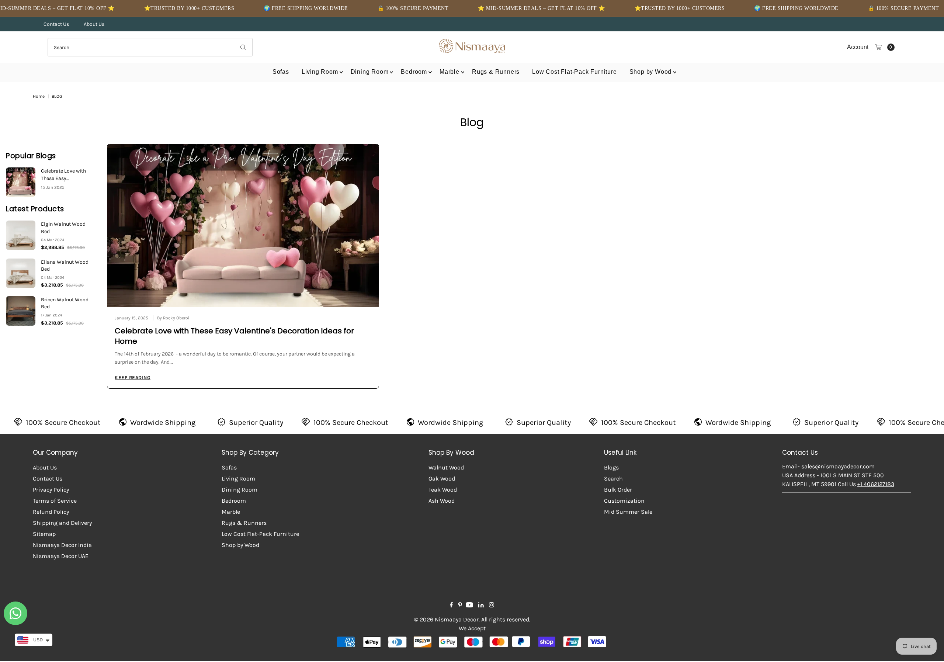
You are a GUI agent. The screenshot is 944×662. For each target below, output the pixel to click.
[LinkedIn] (481, 605)
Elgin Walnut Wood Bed (63, 228)
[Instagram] (491, 605)
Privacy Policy (51, 489)
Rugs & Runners (496, 72)
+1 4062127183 (875, 484)
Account (857, 47)
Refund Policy (51, 511)
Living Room (320, 72)
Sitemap (44, 533)
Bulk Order (618, 489)
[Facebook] (451, 605)
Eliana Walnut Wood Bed (64, 266)
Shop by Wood (650, 72)
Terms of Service (55, 500)
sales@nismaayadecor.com (837, 466)
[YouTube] (469, 605)
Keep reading (132, 377)
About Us (94, 24)
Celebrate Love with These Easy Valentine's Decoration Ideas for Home (64, 175)
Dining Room (370, 72)
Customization (624, 500)
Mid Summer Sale (628, 511)
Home (39, 96)
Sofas (281, 72)
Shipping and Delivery (62, 522)
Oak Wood (441, 478)
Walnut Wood (446, 467)
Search (613, 478)
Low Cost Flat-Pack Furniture (574, 72)
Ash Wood (441, 500)
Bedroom (414, 72)
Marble (449, 72)
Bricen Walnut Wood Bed (64, 303)
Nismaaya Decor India (62, 544)
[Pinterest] (460, 605)
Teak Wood (442, 489)
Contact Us (56, 24)
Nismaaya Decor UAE (60, 555)
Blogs (611, 467)
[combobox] (150, 47)
